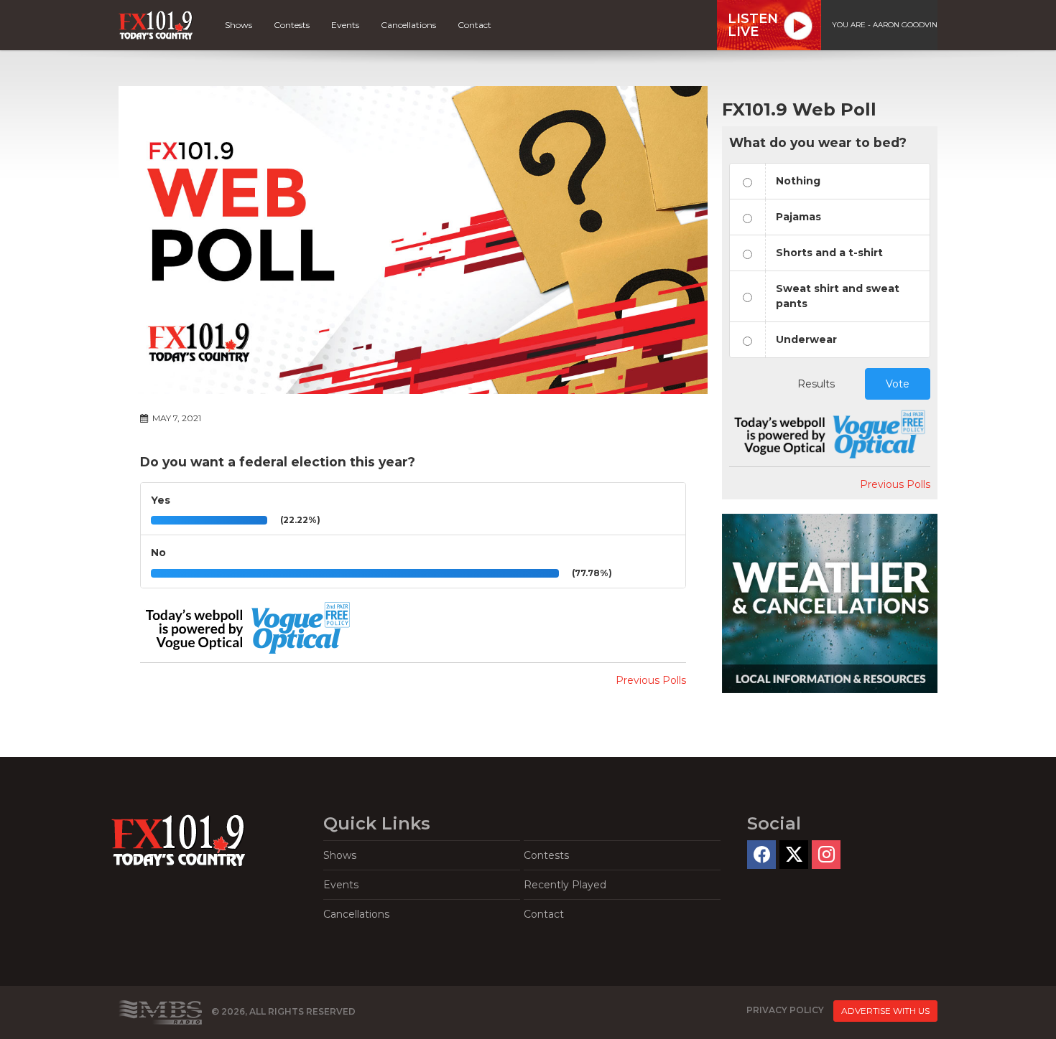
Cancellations (408, 24)
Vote (897, 383)
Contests (292, 24)
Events (345, 24)
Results (816, 383)
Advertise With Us (885, 1010)
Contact (474, 24)
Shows (238, 24)
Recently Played (565, 884)
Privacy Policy (785, 1010)
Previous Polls (651, 680)
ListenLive (753, 25)
